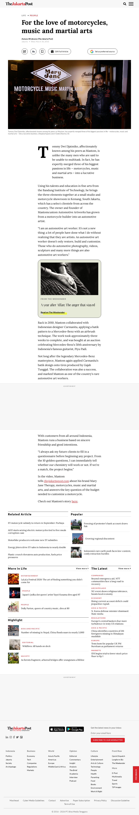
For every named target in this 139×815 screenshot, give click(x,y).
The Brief (73, 770)
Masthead (14, 800)
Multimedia (117, 776)
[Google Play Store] (75, 729)
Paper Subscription (81, 800)
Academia (74, 774)
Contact (52, 800)
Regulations (32, 767)
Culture (94, 751)
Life (24, 15)
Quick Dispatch (118, 756)
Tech (29, 759)
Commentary (75, 759)
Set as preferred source (105, 51)
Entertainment (97, 759)
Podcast (73, 781)
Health (94, 774)
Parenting (95, 777)
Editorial (73, 756)
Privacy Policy (100, 800)
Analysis (73, 767)
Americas (52, 759)
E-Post (115, 773)
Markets (30, 770)
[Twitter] (17, 737)
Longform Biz (117, 759)
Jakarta (9, 759)
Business (31, 751)
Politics (9, 756)
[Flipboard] (21, 737)
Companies (32, 763)
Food (93, 781)
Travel (114, 780)
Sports (114, 784)
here (75, 501)
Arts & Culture (97, 763)
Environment (96, 788)
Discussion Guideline (120, 800)
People (34, 15)
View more (82, 568)
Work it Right (96, 791)
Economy (31, 756)
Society (9, 763)
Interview (74, 777)
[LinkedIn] (7, 737)
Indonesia (10, 751)
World (51, 751)
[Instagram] (11, 737)
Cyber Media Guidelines (33, 800)
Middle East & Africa (57, 767)
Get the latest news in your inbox (106, 727)
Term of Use (69, 804)
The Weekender (118, 763)
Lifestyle (94, 756)
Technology (95, 767)
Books (93, 784)
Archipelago (11, 767)
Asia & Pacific (54, 756)
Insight (72, 763)
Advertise (64, 800)
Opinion (73, 751)
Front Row (117, 751)
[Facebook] (14, 737)
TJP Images (116, 787)
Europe (51, 763)
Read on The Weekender (53, 312)
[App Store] (57, 729)
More (114, 768)
